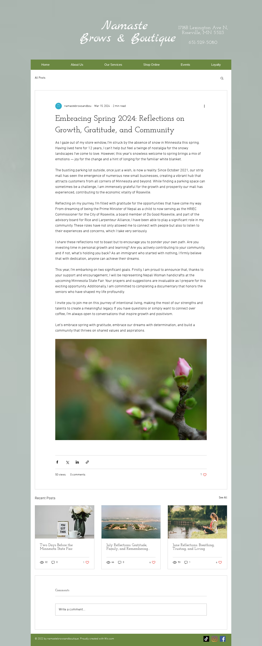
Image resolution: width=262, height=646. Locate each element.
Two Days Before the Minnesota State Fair (56, 547)
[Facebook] (223, 639)
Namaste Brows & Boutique (128, 32)
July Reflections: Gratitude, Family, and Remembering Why (127, 547)
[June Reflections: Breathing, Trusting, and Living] (197, 522)
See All (223, 497)
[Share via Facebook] (57, 462)
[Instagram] (214, 639)
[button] (113, 65)
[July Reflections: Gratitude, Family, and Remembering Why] (131, 522)
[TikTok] (206, 639)
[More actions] (204, 106)
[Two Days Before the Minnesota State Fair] (64, 522)
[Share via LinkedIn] (77, 462)
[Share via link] (87, 462)
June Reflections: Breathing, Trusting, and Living (194, 547)
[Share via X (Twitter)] (67, 462)
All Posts (40, 78)
